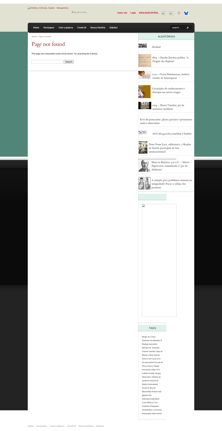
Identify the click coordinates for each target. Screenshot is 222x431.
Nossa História (98, 27)
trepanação (146, 413)
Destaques (49, 27)
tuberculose (157, 413)
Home (36, 27)
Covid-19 (81, 27)
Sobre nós (122, 13)
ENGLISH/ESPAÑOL (149, 13)
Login (133, 13)
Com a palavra (66, 27)
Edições (114, 27)
